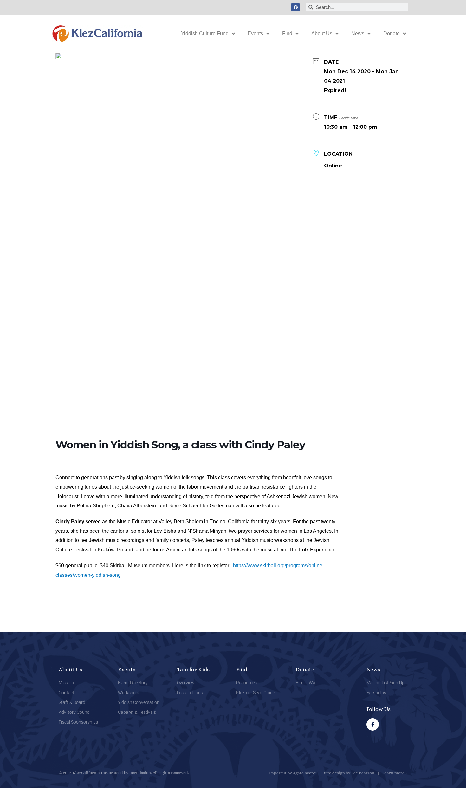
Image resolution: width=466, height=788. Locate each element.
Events (255, 33)
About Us (321, 33)
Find (287, 33)
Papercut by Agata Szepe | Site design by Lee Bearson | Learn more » (338, 773)
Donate (391, 33)
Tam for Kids (193, 669)
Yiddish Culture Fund (205, 33)
